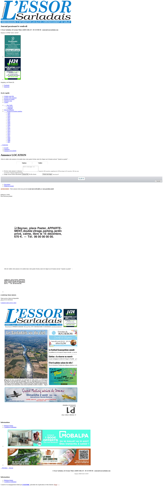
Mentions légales (8, 425)
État (2, 196)
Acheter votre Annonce (10, 97)
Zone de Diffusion (9, 110)
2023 (8, 117)
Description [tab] (7, 184)
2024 (8, 116)
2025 (8, 114)
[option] (83, 438)
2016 (8, 128)
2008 (8, 140)
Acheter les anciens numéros (13, 111)
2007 (8, 142)
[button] (4, 468)
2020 (8, 122)
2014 (8, 131)
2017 (8, 126)
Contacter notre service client (8, 302)
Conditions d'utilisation (10, 427)
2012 (8, 134)
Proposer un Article (9, 99)
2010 (8, 137)
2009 (8, 139)
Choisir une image (47, 174)
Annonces (10, 106)
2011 (8, 136)
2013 (8, 133)
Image (5, 174)
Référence (3, 194)
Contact (6, 102)
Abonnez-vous (8, 101)
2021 (8, 120)
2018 (8, 125)
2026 (8, 113)
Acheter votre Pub (9, 96)
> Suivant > (158, 181)
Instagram (6, 87)
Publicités (10, 108)
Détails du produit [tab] (9, 186)
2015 (8, 129)
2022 (8, 119)
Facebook (6, 85)
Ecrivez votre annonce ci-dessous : (13, 171)
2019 (8, 123)
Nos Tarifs (8, 105)
